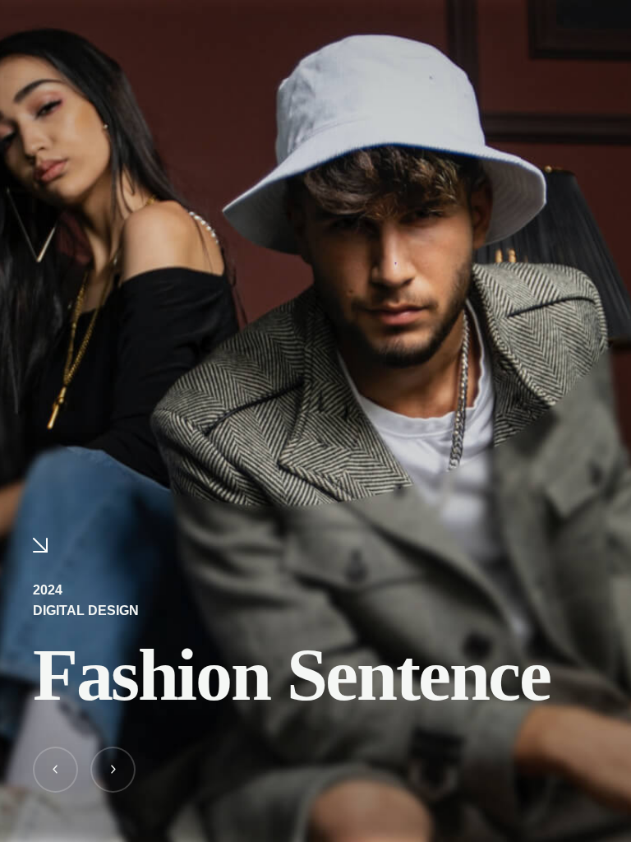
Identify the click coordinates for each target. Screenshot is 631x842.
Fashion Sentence (291, 674)
